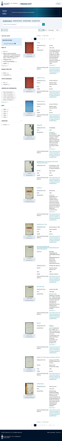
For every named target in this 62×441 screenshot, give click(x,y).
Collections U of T (9, 432)
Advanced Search (17, 21)
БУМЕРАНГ (51, 195)
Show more (52, 65)
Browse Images (27, 21)
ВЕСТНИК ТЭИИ (52, 294)
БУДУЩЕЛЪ (52, 132)
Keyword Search (7, 21)
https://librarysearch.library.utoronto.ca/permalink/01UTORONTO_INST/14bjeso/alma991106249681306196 (54, 70)
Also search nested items (9, 43)
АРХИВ (50, 51)
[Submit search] (43, 24)
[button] (11, 47)
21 (49, 38)
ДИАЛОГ (51, 328)
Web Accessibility (51, 432)
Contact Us (58, 432)
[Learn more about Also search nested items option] (15, 43)
